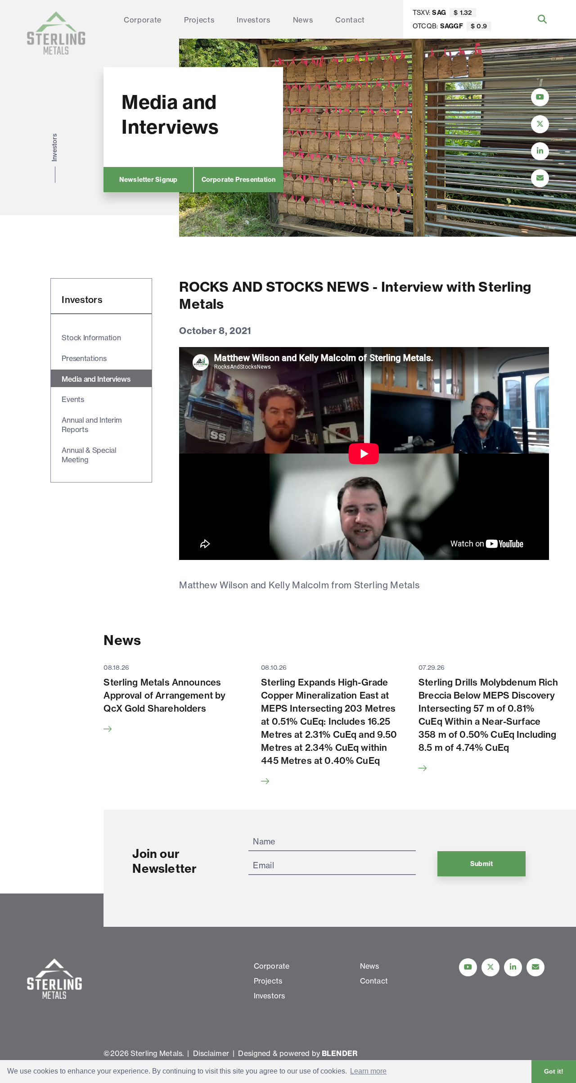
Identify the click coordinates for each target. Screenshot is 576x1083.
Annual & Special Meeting (89, 455)
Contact (350, 19)
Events (73, 399)
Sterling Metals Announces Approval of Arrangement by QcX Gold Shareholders (164, 695)
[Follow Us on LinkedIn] (540, 151)
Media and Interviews (96, 379)
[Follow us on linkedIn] (513, 967)
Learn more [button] (368, 1071)
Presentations (84, 358)
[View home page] (56, 32)
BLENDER (339, 1053)
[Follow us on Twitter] (491, 967)
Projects (199, 19)
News (303, 19)
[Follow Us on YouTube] (540, 97)
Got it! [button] (553, 1071)
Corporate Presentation (239, 180)
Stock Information (91, 337)
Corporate (143, 19)
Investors (253, 19)
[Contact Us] (540, 178)
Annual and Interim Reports (92, 424)
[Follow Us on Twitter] (540, 124)
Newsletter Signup (148, 180)
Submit (481, 864)
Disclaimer (211, 1053)
